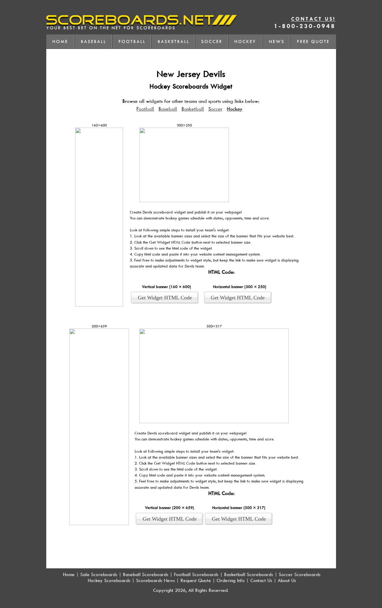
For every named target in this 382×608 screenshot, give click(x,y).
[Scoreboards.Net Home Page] (61, 41)
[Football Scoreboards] (132, 41)
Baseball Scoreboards (145, 574)
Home (69, 574)
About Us (287, 580)
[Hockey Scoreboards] (246, 41)
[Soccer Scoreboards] (211, 41)
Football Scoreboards (196, 574)
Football (145, 109)
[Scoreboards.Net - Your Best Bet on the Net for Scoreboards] (142, 28)
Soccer (215, 109)
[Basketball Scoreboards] (173, 41)
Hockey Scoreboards (109, 580)
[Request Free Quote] (313, 41)
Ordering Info (231, 580)
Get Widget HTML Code (165, 298)
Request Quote (196, 580)
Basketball (192, 109)
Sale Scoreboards (98, 574)
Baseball (167, 109)
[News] (276, 41)
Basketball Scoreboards (248, 574)
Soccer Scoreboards (300, 574)
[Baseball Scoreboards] (94, 41)
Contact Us (261, 580)
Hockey (234, 109)
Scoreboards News (155, 580)
